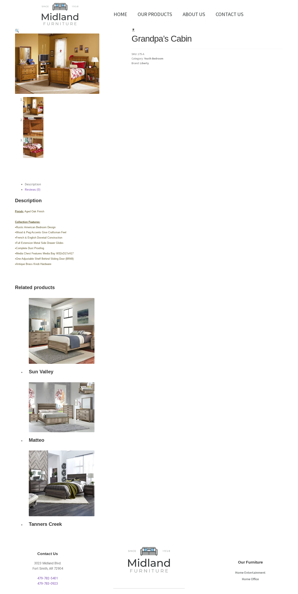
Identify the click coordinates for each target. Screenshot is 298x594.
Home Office (250, 579)
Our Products (155, 14)
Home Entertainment (250, 572)
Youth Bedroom (153, 58)
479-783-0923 (47, 583)
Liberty (144, 63)
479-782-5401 (47, 578)
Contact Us (229, 14)
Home (120, 14)
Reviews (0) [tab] (32, 189)
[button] (17, 31)
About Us (194, 14)
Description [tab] (33, 184)
